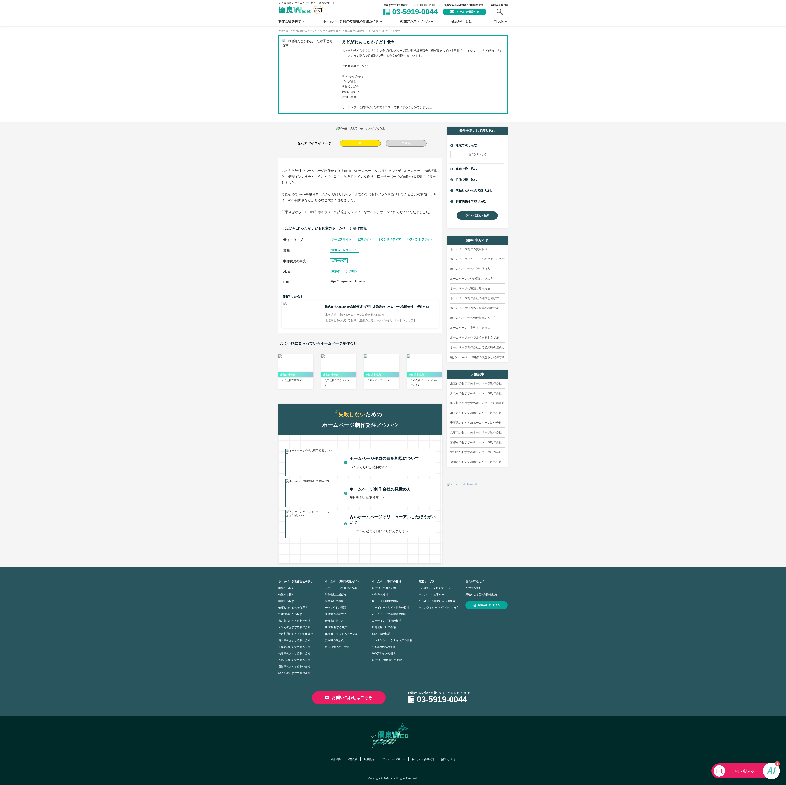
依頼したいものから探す (293, 607)
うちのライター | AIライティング (438, 607)
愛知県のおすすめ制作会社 (294, 666)
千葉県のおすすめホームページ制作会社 (476, 422)
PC (360, 143)
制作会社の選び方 (335, 594)
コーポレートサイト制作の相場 (390, 607)
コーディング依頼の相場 (386, 620)
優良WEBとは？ (475, 581)
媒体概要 (336, 759)
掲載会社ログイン (489, 605)
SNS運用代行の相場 (383, 646)
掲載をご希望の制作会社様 (481, 594)
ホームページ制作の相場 (386, 581)
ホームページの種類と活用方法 (470, 288)
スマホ (406, 143)
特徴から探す (286, 594)
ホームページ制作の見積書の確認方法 (474, 308)
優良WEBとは (461, 21)
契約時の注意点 (334, 640)
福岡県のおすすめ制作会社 (294, 673)
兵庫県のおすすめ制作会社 (294, 653)
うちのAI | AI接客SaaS (431, 594)
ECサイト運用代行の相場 (387, 659)
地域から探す (286, 587)
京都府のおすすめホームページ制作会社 (476, 442)
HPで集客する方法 (336, 627)
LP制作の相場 (380, 594)
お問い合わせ (448, 759)
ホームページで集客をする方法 (470, 327)
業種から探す (286, 601)
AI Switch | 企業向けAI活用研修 (437, 601)
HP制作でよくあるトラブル (341, 633)
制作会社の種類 (334, 601)
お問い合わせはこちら (352, 697)
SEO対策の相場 (381, 633)
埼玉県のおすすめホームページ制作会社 (476, 412)
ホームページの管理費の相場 (389, 614)
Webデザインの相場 (383, 653)
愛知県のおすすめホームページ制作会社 (476, 452)
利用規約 (369, 759)
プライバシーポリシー (393, 759)
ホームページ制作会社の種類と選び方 (474, 298)
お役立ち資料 (473, 587)
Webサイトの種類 (335, 607)
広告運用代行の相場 (384, 627)
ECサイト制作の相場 (384, 587)
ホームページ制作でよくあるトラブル (474, 337)
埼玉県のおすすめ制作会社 (294, 640)
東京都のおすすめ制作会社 (294, 620)
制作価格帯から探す (290, 614)
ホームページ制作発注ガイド (342, 581)
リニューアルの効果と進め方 (342, 587)
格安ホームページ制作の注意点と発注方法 (477, 357)
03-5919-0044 (415, 12)
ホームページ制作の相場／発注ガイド (351, 21)
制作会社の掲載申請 (423, 759)
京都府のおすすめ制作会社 (294, 659)
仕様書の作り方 (334, 620)
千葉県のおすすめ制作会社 (294, 646)
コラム (499, 21)
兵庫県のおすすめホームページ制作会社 (476, 432)
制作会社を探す (289, 21)
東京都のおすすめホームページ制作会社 (476, 383)
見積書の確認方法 (335, 614)
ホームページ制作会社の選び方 (470, 268)
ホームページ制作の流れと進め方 (471, 278)
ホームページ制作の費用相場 (468, 249)
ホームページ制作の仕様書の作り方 (473, 317)
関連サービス (427, 581)
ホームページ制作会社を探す (295, 581)
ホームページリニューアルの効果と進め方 (477, 259)
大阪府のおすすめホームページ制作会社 (476, 393)
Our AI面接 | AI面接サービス (435, 587)
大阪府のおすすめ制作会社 (294, 627)
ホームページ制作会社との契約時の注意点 (477, 347)
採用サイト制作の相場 (385, 601)
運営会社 (352, 759)
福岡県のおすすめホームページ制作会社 (476, 461)
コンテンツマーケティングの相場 (392, 640)
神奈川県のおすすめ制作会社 (295, 633)
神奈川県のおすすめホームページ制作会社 (477, 403)
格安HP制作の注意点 (337, 646)
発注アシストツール (415, 21)
